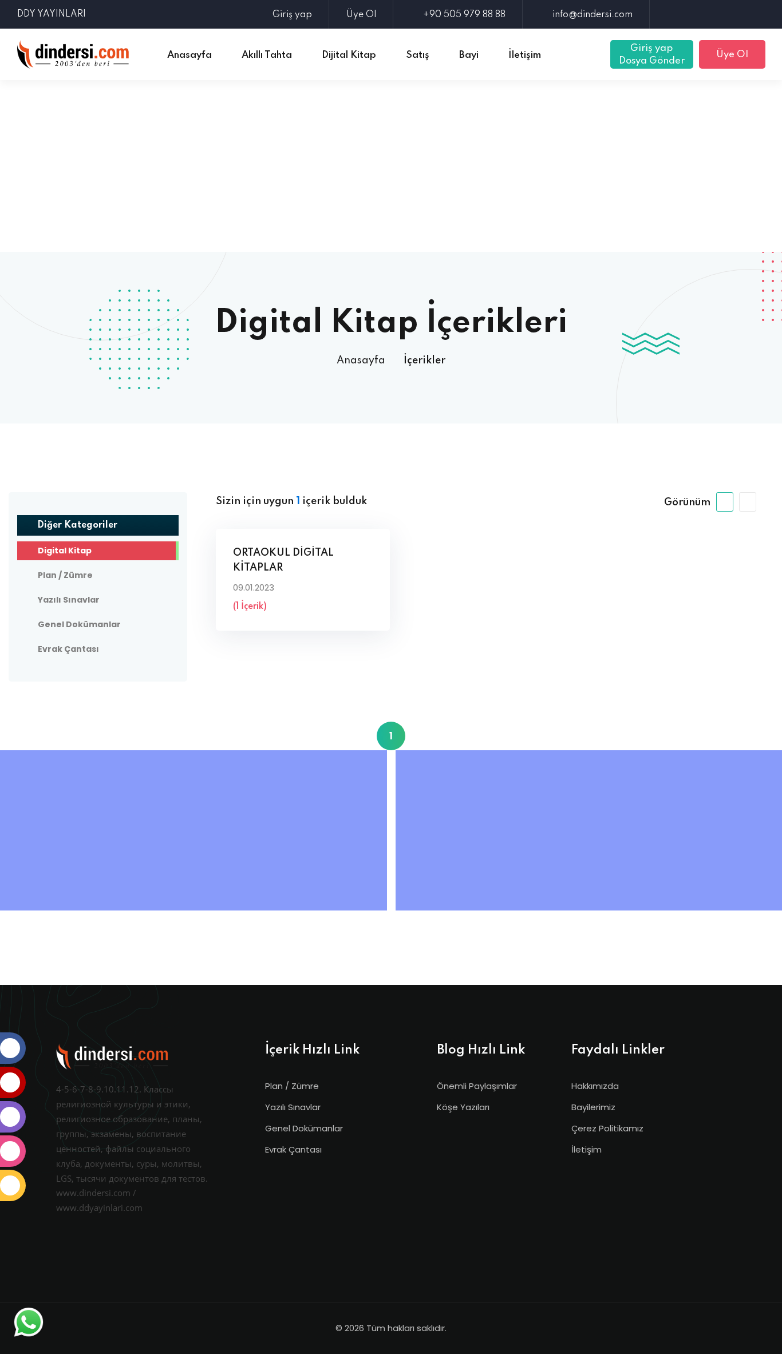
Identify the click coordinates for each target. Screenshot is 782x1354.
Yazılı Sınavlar (293, 1107)
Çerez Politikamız (607, 1128)
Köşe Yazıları (463, 1107)
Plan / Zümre (292, 1086)
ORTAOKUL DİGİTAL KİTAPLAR (283, 560)
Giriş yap (292, 14)
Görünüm (687, 502)
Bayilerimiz (593, 1107)
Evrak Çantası (293, 1149)
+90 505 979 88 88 (464, 14)
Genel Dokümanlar (304, 1128)
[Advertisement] (391, 166)
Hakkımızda (595, 1086)
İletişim (586, 1149)
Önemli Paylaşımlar (477, 1086)
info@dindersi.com (592, 14)
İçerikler (424, 360)
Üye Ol (361, 14)
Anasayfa (361, 360)
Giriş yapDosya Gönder (652, 54)
